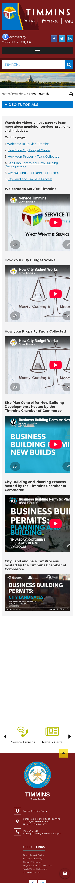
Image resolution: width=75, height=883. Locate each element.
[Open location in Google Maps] (18, 821)
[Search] (69, 64)
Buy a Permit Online (33, 855)
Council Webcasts (32, 862)
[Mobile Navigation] (37, 50)
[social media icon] (54, 38)
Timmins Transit (31, 872)
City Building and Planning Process (33, 173)
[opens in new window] (37, 592)
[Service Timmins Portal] (18, 810)
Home (6, 93)
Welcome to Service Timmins (28, 144)
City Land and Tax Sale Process (30, 179)
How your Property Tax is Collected (34, 156)
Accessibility (17, 37)
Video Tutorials (21, 105)
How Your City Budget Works (29, 150)
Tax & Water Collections (35, 869)
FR (29, 42)
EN (23, 42)
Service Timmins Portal (35, 811)
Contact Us (10, 42)
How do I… (19, 93)
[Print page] (71, 94)
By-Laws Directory (32, 858)
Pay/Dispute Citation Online (37, 865)
